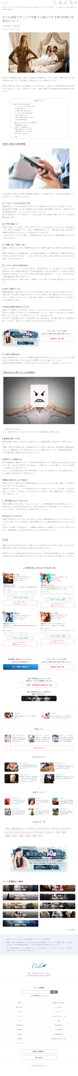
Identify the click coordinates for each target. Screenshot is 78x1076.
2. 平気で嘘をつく (20, 108)
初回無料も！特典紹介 (58, 1002)
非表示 (41, 100)
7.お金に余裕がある (21, 119)
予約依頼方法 (19, 1025)
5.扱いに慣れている (21, 115)
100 (58, 580)
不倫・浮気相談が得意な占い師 (39, 685)
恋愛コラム (38, 735)
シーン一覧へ (71, 929)
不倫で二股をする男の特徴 (22, 104)
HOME (19, 1002)
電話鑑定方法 (58, 1025)
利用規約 (19, 1034)
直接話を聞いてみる (21, 125)
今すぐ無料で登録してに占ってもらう (20, 603)
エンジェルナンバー (44, 828)
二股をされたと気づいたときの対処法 (25, 122)
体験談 (8, 836)
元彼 (22, 836)
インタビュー (31, 828)
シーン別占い (58, 1007)
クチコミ (19, 1016)
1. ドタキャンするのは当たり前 (24, 106)
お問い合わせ (39, 1057)
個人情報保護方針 (58, 1034)
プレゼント (50, 832)
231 (21, 580)
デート (18, 832)
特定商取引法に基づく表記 (58, 1038)
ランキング (58, 1011)
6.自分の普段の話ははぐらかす (24, 117)
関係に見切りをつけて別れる (24, 129)
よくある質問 (58, 1029)
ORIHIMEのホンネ (17, 828)
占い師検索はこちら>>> (39, 995)
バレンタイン (27, 832)
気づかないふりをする (21, 133)
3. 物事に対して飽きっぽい (23, 111)
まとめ (16, 136)
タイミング (9, 832)
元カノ (15, 836)
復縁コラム (62, 735)
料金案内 (19, 1029)
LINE (7, 828)
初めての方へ (19, 1007)
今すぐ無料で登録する (20, 667)
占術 (58, 1020)
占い (41, 836)
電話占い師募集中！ (39, 1051)
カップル (55, 828)
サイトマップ (19, 1043)
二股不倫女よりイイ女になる (24, 131)
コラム (19, 1020)
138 (21, 619)
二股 (15, 26)
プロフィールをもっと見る (20, 597)
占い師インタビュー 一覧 (59, 1016)
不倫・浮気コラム (8, 26)
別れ (35, 836)
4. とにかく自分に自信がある (24, 113)
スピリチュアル (66, 828)
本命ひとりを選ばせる (21, 127)
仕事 (64, 832)
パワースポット (39, 832)
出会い (29, 836)
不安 (58, 832)
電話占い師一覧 (57, 339)
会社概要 (19, 1038)
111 (58, 619)
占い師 (19, 1011)
